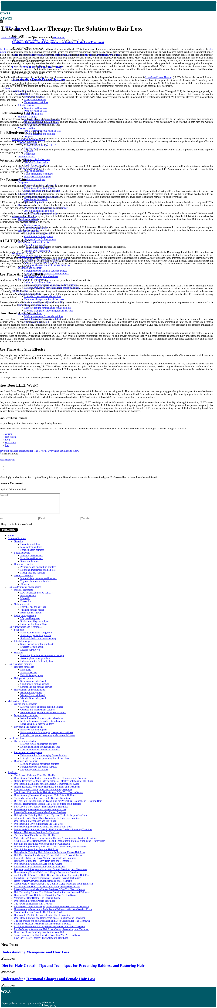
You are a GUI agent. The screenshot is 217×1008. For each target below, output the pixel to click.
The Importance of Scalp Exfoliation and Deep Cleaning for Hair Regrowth (52, 920)
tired (7, 439)
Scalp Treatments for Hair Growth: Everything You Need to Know (47, 935)
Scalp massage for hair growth (35, 635)
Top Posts (12, 772)
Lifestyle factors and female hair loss (38, 743)
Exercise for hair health (32, 646)
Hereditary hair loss (30, 544)
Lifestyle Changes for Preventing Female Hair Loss (39, 866)
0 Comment (59, 37)
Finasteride (25, 601)
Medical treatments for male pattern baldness (42, 721)
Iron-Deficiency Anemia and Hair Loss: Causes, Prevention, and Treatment (51, 929)
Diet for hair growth (30, 649)
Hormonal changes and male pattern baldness (43, 712)
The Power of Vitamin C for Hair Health (34, 775)
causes (8, 434)
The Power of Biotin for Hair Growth (33, 903)
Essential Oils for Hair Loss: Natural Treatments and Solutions (45, 858)
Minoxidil (25, 598)
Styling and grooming (25, 615)
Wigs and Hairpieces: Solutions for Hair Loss (36, 832)
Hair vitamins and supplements (29, 689)
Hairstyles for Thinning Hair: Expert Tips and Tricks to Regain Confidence (51, 815)
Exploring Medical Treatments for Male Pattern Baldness (42, 923)
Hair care (18, 652)
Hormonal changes (23, 564)
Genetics (18, 541)
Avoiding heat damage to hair (35, 658)
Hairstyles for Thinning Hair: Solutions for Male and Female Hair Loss (49, 852)
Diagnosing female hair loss (34, 769)
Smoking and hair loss (31, 555)
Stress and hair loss (29, 561)
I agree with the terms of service (18, 524)
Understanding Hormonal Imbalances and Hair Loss (40, 809)
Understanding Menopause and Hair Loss (35, 821)
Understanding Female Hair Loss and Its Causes (38, 863)
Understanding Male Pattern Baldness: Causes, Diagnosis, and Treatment (50, 778)
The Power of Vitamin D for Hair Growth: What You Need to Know (48, 792)
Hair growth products (24, 678)
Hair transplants (28, 595)
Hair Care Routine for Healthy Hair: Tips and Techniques (42, 860)
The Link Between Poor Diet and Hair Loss (36, 849)
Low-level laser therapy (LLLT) (36, 592)
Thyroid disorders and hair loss (35, 581)
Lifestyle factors (22, 552)
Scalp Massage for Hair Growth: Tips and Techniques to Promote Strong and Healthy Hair (59, 840)
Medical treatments (49, 40)
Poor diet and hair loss (31, 558)
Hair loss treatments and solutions (25, 40)
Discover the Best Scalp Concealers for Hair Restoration (42, 915)
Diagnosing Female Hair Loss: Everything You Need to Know (45, 895)
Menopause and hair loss (32, 572)
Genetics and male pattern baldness (37, 709)
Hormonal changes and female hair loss (40, 746)
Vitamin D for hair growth (33, 698)
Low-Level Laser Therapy (158, 77)
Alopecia (24, 584)
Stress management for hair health (37, 644)
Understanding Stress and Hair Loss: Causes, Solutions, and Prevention (49, 918)
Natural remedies (22, 604)
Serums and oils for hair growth (36, 686)
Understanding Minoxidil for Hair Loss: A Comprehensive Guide (46, 783)
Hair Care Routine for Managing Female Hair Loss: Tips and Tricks (48, 855)
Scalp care (19, 629)
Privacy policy (49, 1005)
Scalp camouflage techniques (34, 621)
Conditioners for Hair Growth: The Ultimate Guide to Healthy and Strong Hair (53, 883)
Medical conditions (23, 575)
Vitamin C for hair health (32, 695)
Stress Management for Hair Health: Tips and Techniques (42, 798)
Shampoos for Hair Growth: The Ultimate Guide (38, 912)
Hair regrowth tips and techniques (24, 627)
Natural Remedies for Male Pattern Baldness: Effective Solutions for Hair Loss (53, 781)
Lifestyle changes (22, 641)
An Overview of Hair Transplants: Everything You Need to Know (47, 886)
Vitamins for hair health (32, 609)
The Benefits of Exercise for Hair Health (34, 835)
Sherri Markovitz (9, 37)
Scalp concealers (28, 672)
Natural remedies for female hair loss (38, 766)
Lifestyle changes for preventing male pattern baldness (47, 735)
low (7, 445)
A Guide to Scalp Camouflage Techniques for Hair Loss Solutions (47, 818)
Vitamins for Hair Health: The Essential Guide (37, 898)
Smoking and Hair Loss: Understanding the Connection (42, 843)
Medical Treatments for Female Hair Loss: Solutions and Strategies (47, 803)
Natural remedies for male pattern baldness (41, 718)
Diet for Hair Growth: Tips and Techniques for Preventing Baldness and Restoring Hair (58, 801)
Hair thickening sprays (31, 675)
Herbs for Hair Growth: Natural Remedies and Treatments (43, 880)
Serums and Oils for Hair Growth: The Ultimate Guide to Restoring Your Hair (53, 829)
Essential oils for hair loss (33, 607)
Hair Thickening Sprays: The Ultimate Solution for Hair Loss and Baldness (51, 892)
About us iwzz (49, 1002)
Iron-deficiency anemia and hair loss (38, 578)
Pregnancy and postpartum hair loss (38, 567)
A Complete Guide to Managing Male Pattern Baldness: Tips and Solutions (51, 906)
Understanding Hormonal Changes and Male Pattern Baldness (45, 795)
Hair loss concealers (24, 666)
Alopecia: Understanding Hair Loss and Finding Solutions (43, 789)
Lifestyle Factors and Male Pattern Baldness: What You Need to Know (49, 889)
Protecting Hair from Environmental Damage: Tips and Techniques (47, 878)
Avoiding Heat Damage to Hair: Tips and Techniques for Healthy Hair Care (52, 875)
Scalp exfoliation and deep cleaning (38, 638)
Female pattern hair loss (32, 549)
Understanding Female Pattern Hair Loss (34, 900)
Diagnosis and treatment (26, 715)
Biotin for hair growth (31, 692)
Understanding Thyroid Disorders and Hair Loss (38, 823)
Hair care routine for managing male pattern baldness (46, 732)
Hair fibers (25, 669)
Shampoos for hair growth (33, 681)
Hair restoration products (20, 664)
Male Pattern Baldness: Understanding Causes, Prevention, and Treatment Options (55, 838)
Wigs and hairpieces (30, 618)
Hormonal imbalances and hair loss (37, 569)
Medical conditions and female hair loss (40, 749)
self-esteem (10, 436)
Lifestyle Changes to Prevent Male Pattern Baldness (40, 812)
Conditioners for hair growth (34, 684)
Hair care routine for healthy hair (36, 661)
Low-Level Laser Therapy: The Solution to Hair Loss (41, 806)
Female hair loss (16, 738)
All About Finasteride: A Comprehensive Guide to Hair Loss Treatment (49, 926)
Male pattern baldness (31, 547)
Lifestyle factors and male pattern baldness (41, 706)
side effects (10, 442)
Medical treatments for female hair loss (39, 763)
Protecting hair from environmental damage (42, 655)
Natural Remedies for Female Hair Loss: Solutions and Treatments (47, 786)
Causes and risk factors (25, 704)
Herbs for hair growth (31, 612)
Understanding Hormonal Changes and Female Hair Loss (43, 826)
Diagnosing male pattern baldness (37, 724)
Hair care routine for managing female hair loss (43, 755)
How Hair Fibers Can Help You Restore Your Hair (39, 932)
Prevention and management (28, 726)
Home (11, 535)
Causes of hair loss (17, 538)
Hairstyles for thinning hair (33, 624)
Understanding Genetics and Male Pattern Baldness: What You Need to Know (53, 909)
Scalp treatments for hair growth (36, 632)
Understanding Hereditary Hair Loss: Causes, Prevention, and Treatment (50, 846)
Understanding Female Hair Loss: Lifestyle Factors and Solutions (46, 872)
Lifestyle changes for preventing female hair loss (44, 758)
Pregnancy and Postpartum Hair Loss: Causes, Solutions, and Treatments (50, 869)
